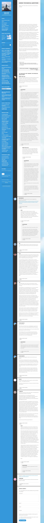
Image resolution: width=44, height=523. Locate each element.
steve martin (21, 323)
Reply (26, 194)
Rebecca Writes (5, 145)
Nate (22, 425)
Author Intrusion (5, 156)
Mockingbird (4, 141)
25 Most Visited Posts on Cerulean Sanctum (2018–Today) (6, 95)
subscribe (22, 518)
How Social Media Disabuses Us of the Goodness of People (5, 76)
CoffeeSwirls (4, 124)
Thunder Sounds (5, 150)
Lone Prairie (4, 137)
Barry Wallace (22, 76)
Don (21, 210)
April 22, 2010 (22, 62)
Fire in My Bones (5, 132)
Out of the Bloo (5, 142)
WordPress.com (8, 186)
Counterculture (29, 63)
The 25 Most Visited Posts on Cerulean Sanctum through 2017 (6, 82)
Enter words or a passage (6, 170)
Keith (3, 50)
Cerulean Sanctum (6, 13)
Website (20, 510)
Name (20, 503)
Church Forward (5, 123)
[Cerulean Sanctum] (6, 6)
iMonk (3, 133)
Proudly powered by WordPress (6, 185)
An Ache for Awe (5, 80)
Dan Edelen (23, 89)
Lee (19, 282)
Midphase (6, 182)
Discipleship (34, 63)
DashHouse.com (5, 127)
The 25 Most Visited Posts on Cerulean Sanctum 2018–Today (5, 70)
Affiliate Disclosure (5, 20)
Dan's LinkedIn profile (6, 107)
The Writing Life (5, 165)
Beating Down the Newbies (24, 68)
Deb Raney (3, 159)
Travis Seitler (4, 151)
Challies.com (4, 119)
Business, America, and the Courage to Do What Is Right (33, 69)
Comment (21, 493)
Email (20, 506)
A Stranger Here (5, 114)
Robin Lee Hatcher (5, 164)
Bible (20, 63)
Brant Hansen (4, 118)
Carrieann (21, 478)
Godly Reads (4, 24)
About (3, 21)
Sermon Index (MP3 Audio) (6, 146)
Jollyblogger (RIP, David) (6, 136)
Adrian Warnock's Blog (6, 115)
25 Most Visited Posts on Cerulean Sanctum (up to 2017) (6, 99)
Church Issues (24, 63)
